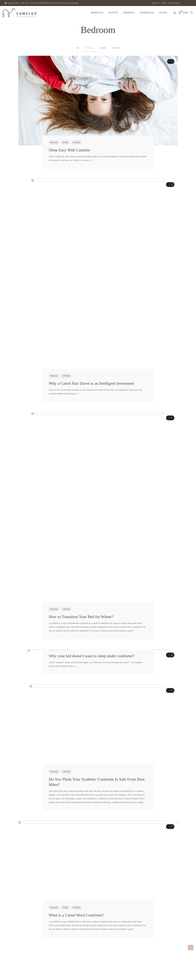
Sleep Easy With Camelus (70, 150)
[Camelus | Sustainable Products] (20, 12)
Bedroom (89, 48)
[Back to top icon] (183, 947)
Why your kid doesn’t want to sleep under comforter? (91, 656)
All (77, 48)
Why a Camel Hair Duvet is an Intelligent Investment (91, 383)
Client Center (173, 3)
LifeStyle (116, 48)
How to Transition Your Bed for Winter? (81, 616)
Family (103, 48)
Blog (164, 3)
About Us (155, 3)
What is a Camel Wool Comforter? (76, 915)
